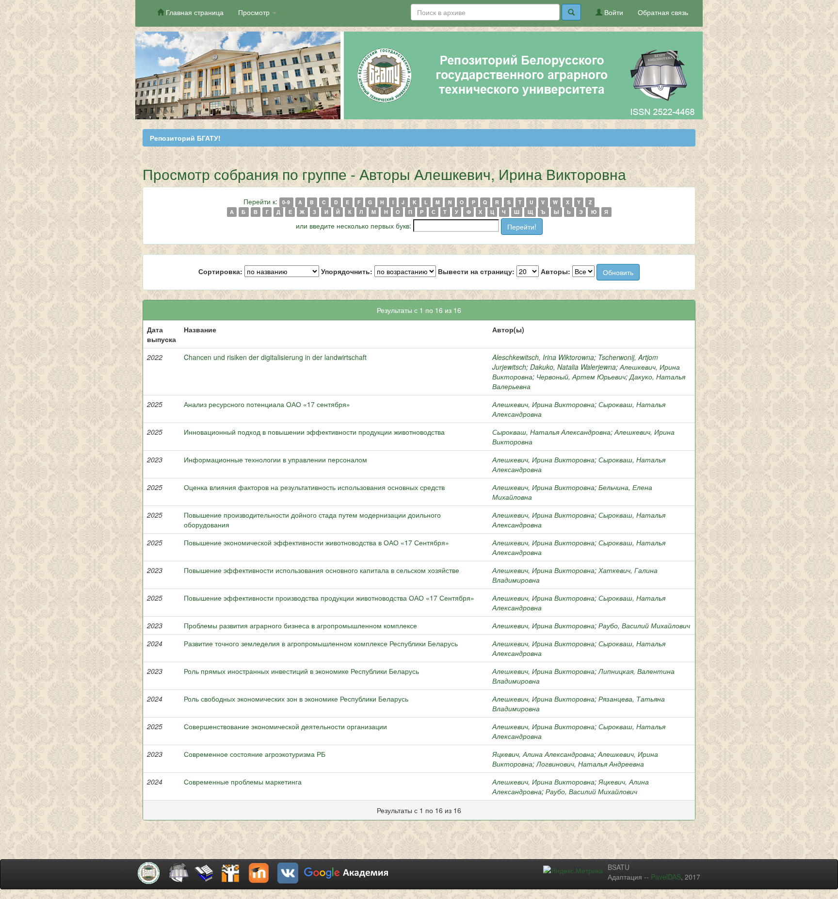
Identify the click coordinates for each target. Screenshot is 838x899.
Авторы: (555, 271)
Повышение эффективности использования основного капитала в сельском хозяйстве (321, 570)
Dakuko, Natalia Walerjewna (573, 367)
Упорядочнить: (346, 271)
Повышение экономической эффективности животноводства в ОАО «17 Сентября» (316, 542)
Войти (612, 12)
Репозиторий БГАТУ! (185, 138)
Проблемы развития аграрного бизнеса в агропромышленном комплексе (300, 625)
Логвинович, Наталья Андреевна (590, 763)
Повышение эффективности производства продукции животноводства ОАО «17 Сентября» (329, 598)
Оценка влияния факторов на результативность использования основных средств (314, 487)
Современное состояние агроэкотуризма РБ (254, 754)
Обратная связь (663, 12)
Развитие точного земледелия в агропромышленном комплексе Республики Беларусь (321, 643)
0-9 (286, 202)
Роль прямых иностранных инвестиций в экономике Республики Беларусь (301, 671)
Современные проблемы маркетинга (243, 781)
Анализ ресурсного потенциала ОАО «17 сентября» (267, 404)
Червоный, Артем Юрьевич (581, 376)
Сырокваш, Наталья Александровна (551, 432)
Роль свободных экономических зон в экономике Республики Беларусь (296, 698)
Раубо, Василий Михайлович (644, 625)
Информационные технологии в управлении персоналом (275, 459)
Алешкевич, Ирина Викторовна (543, 404)
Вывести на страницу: (476, 271)
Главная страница (194, 12)
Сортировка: (220, 271)
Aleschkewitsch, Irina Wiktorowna (543, 357)
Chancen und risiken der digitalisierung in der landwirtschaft (275, 357)
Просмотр (255, 12)
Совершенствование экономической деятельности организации (285, 726)
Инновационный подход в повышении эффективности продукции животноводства (314, 432)
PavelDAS (666, 877)
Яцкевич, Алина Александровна (543, 754)
